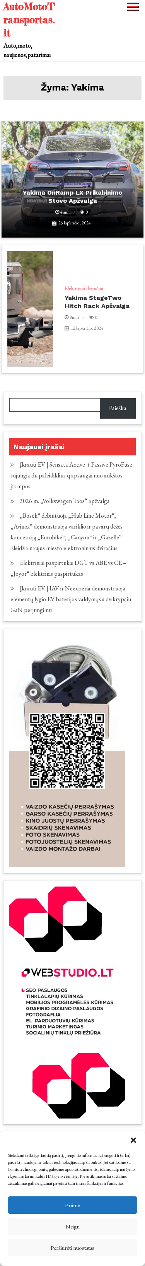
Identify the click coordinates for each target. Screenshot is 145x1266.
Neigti (73, 1226)
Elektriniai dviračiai (84, 288)
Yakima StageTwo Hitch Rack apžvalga (97, 302)
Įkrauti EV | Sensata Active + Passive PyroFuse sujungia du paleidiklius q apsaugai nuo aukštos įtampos (71, 475)
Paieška (117, 408)
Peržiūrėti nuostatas (72, 1247)
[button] (133, 1140)
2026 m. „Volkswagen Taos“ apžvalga (65, 501)
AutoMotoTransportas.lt (29, 19)
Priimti (72, 1205)
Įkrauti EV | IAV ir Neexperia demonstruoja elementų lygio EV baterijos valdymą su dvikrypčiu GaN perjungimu (70, 599)
